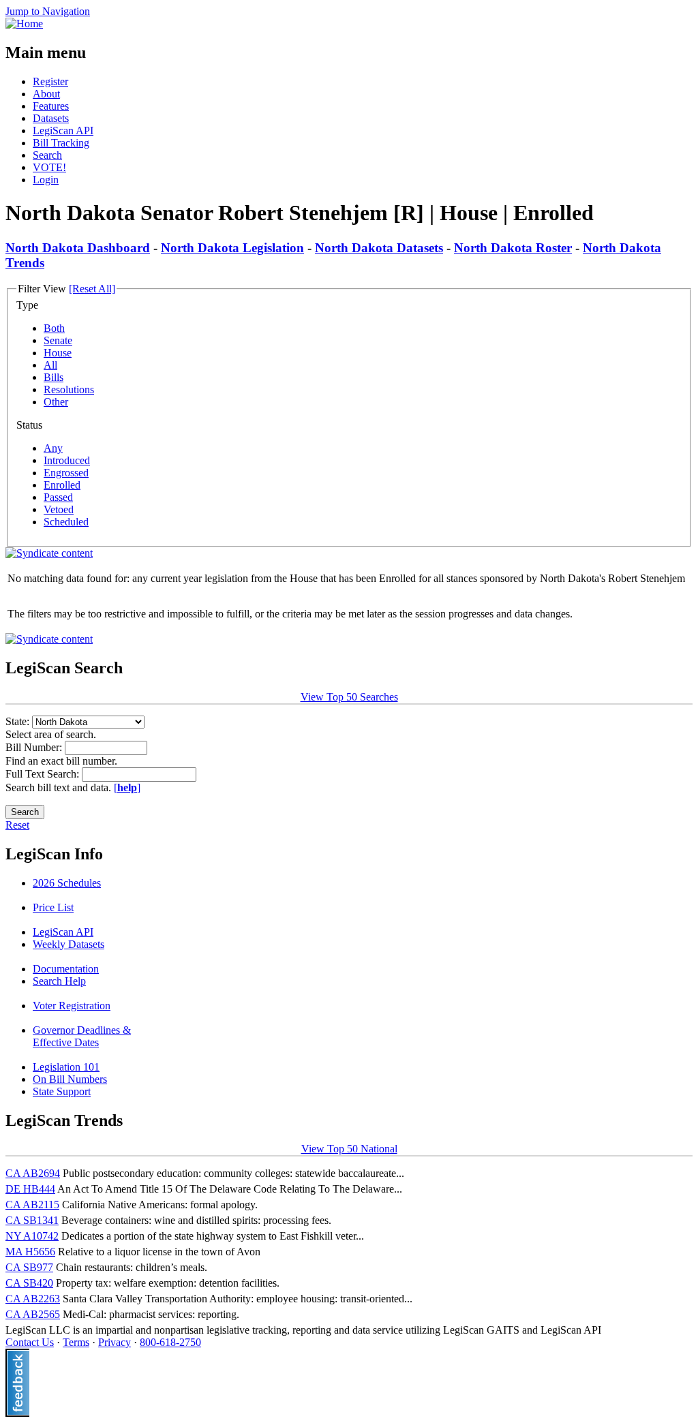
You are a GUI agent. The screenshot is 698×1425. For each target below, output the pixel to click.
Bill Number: (35, 747)
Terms (76, 1342)
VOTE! (49, 167)
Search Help (59, 981)
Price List (53, 907)
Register (50, 81)
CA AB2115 (32, 1204)
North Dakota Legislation (232, 248)
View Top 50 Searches (349, 697)
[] (127, 787)
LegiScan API (63, 130)
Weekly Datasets (68, 944)
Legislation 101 (66, 1067)
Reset (17, 825)
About (46, 93)
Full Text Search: (43, 774)
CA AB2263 (32, 1298)
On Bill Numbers (70, 1079)
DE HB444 (30, 1189)
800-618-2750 (170, 1342)
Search (47, 155)
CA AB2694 (32, 1173)
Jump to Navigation (47, 11)
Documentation (66, 969)
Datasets (51, 118)
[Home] (24, 23)
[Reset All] (92, 288)
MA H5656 (30, 1251)
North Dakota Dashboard (77, 248)
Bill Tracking (61, 143)
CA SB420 (29, 1283)
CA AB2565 (32, 1314)
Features (51, 106)
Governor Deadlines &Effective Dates (82, 1036)
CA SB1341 (32, 1220)
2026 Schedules (67, 883)
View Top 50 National (349, 1148)
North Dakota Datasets (379, 248)
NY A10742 (32, 1236)
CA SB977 (29, 1267)
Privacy (114, 1342)
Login (46, 179)
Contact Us (29, 1342)
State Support (62, 1091)
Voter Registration (71, 1005)
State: (18, 721)
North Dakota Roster (513, 248)
